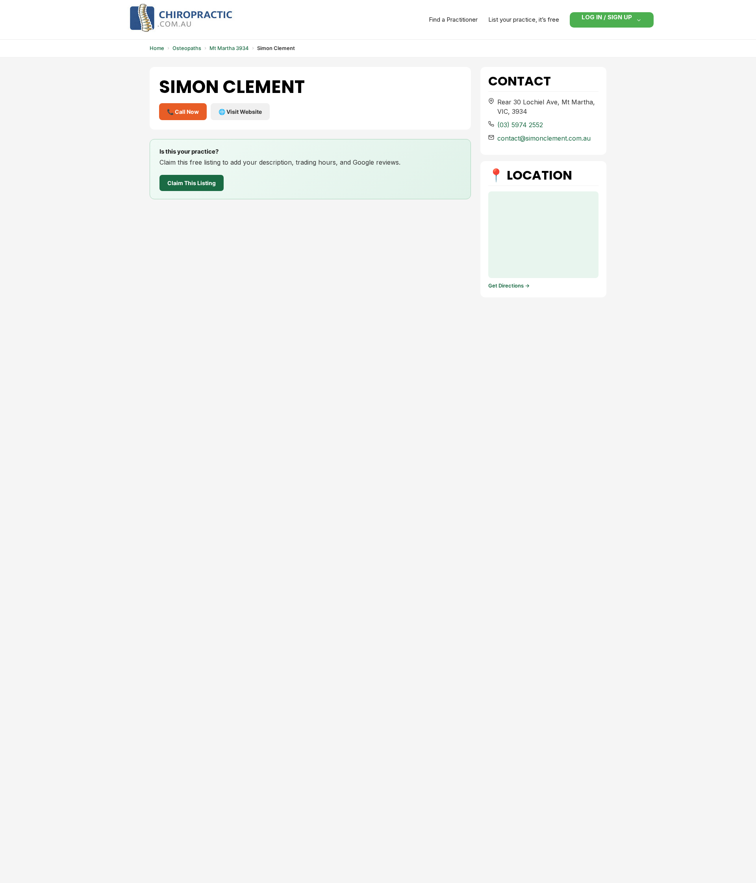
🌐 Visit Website (240, 111)
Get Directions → (509, 285)
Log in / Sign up (607, 19)
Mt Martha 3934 (229, 48)
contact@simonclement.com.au (544, 138)
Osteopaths (186, 48)
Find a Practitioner (453, 19)
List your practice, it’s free (523, 19)
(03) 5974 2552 (520, 125)
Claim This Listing (191, 183)
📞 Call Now (183, 111)
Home (157, 48)
